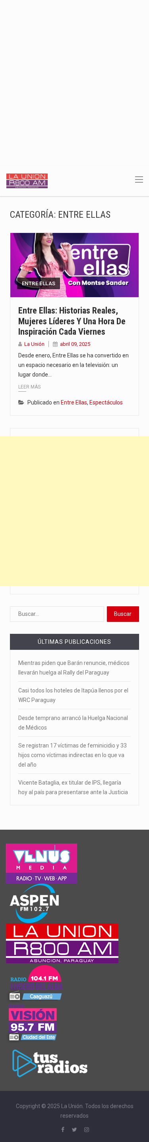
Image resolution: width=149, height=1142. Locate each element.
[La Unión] (27, 180)
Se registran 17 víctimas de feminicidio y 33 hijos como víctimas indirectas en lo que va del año (72, 755)
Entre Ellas (38, 283)
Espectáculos (106, 402)
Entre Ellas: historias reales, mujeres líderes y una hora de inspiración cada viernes (72, 321)
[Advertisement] (74, 79)
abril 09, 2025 (75, 344)
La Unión (34, 344)
